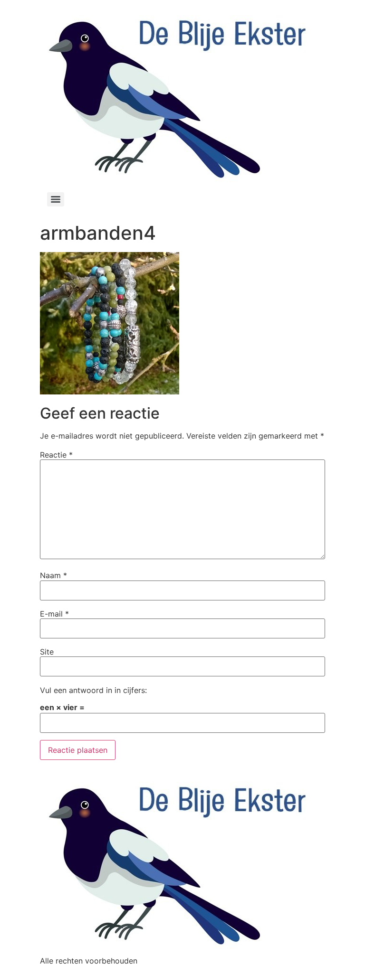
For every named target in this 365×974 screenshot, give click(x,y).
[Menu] (55, 199)
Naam (53, 575)
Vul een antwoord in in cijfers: (93, 690)
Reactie (56, 455)
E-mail (54, 614)
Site (47, 652)
